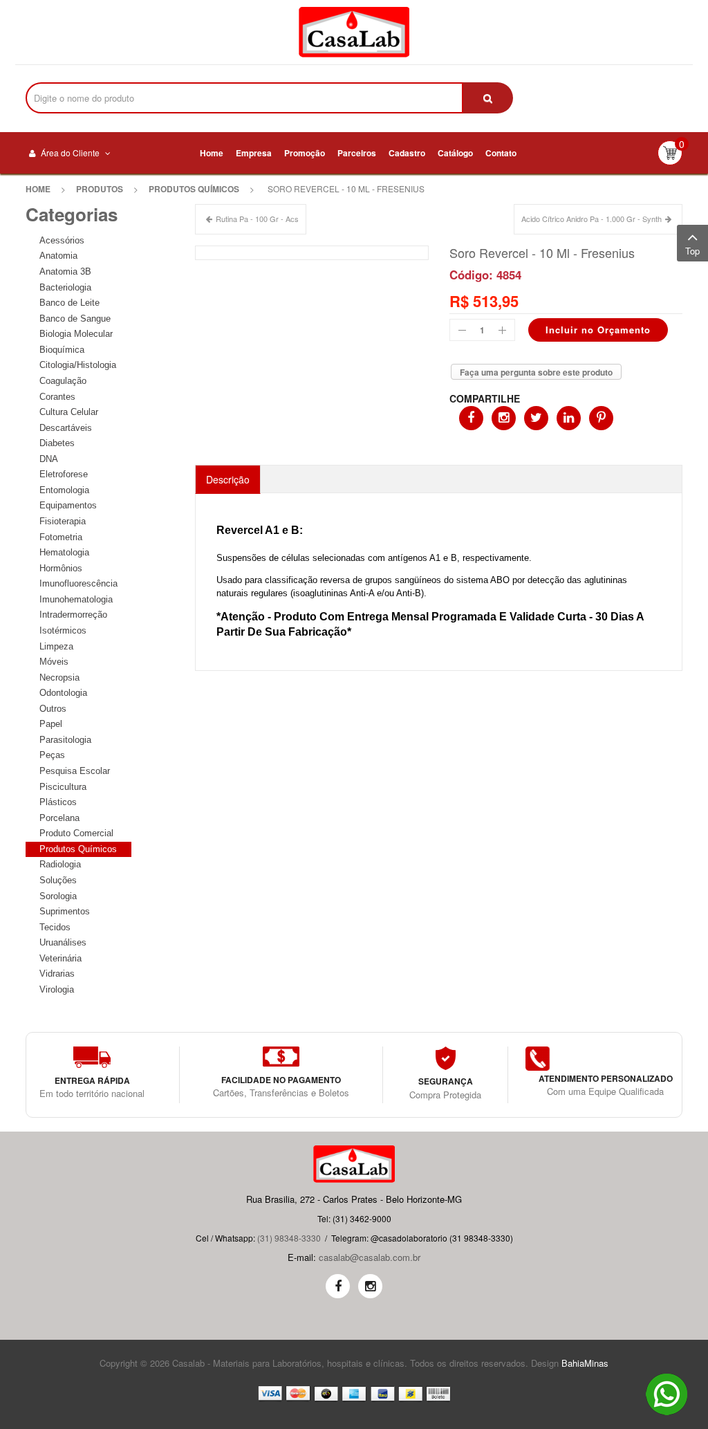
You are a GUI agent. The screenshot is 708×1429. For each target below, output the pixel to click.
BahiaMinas (584, 1363)
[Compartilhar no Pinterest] (601, 418)
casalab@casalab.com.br (369, 1257)
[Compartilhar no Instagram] (504, 418)
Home (38, 189)
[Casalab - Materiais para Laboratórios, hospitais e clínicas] (354, 32)
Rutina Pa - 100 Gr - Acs (257, 218)
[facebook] (338, 1286)
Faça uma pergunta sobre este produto (536, 372)
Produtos (99, 189)
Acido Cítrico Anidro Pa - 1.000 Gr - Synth (591, 218)
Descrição (228, 479)
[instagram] (370, 1286)
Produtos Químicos (194, 189)
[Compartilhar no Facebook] (471, 418)
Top (692, 250)
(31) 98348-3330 (289, 1238)
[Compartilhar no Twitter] (536, 418)
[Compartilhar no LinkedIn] (569, 418)
